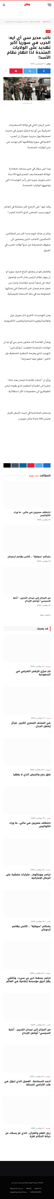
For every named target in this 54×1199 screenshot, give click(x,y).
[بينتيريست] (16, 71)
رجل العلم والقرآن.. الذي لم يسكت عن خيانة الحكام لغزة (28, 1135)
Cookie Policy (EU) (35, 1192)
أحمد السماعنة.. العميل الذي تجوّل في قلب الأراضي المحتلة (27, 1083)
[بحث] (4, 5)
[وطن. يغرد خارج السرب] (27, 4)
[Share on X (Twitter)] (30, 71)
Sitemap (28, 1188)
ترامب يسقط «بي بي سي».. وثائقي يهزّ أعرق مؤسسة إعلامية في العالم (28, 980)
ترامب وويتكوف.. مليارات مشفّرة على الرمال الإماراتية (28, 876)
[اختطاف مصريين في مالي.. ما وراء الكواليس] (27, 495)
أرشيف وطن (37, 22)
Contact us (37, 1188)
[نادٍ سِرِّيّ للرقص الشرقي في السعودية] (27, 648)
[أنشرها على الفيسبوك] (44, 71)
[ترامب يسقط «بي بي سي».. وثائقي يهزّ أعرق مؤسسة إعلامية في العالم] (27, 955)
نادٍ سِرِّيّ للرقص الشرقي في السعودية (33, 673)
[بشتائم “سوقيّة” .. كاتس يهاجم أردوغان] (27, 539)
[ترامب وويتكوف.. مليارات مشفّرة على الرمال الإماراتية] (27, 852)
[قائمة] (49, 5)
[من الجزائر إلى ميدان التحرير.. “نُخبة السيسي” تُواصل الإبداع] (27, 580)
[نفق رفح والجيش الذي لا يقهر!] (27, 752)
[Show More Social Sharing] (6, 71)
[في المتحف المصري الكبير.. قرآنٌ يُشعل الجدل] (27, 700)
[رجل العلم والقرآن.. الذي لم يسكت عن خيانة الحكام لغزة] (27, 1110)
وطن (48, 63)
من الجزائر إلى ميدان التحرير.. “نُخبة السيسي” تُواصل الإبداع (32, 599)
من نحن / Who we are (16, 1188)
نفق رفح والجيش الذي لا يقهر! (32, 774)
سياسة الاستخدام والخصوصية (18, 1192)
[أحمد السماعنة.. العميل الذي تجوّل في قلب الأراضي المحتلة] (27, 1059)
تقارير (31, 22)
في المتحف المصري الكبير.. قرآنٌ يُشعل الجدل (31, 725)
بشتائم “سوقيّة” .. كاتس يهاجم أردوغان (29, 556)
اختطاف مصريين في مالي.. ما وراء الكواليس (32, 513)
